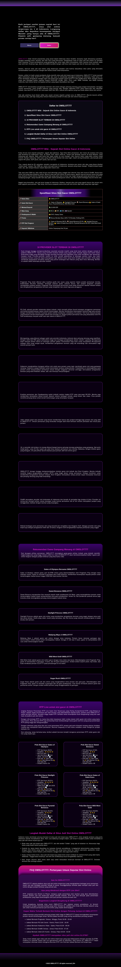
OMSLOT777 (22, 59)
